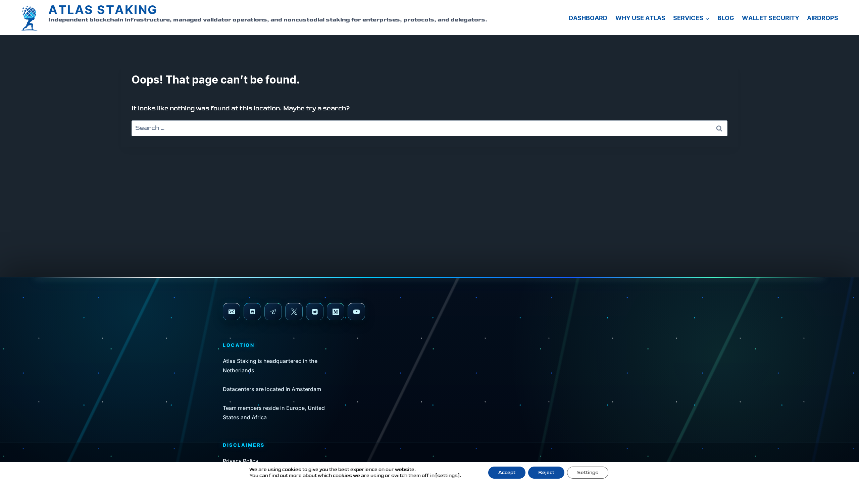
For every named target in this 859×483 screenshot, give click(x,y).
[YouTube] (356, 311)
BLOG (725, 18)
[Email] (231, 311)
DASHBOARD (588, 18)
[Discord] (252, 311)
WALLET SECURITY (770, 18)
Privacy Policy (240, 461)
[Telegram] (273, 311)
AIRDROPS (822, 18)
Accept (506, 472)
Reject (546, 472)
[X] (294, 311)
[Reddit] (314, 311)
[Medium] (335, 311)
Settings (587, 472)
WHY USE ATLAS (640, 18)
